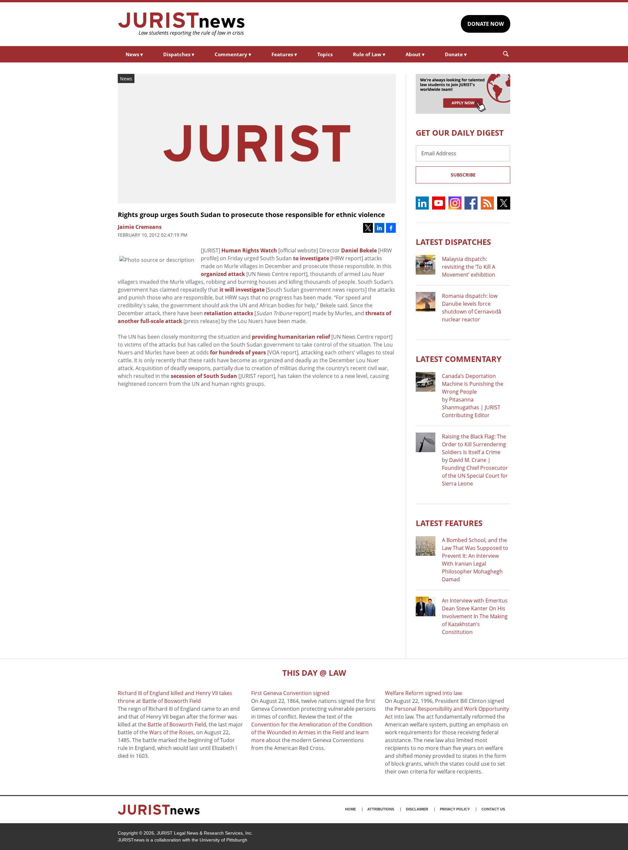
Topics (325, 54)
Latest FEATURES (449, 523)
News (134, 54)
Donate (456, 54)
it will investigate (242, 289)
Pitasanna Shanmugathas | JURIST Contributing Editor (471, 407)
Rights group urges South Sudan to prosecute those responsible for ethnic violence (251, 214)
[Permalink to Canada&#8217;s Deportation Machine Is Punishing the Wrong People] (425, 382)
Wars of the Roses (171, 732)
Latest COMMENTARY (458, 358)
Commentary (233, 54)
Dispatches (178, 54)
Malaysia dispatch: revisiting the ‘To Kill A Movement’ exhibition (468, 266)
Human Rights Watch (249, 250)
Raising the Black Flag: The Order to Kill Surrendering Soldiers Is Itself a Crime (474, 444)
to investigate (311, 258)
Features (284, 54)
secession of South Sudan (204, 376)
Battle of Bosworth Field (177, 724)
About (415, 54)
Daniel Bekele (359, 250)
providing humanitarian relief (291, 336)
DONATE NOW (485, 23)
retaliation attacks (228, 313)
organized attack (223, 274)
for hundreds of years (238, 352)
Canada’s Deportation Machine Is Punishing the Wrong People (472, 383)
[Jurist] (181, 24)
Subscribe (463, 175)
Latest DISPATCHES (453, 241)
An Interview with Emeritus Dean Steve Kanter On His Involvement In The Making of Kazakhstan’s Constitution (475, 616)
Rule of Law (369, 54)
